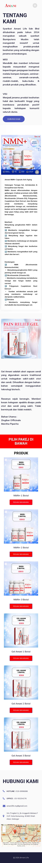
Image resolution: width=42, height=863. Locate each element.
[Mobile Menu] (35, 5)
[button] (15, 831)
